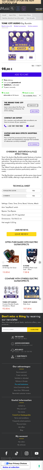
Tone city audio (30, 18)
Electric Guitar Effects (25, 15)
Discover (34, 111)
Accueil (4, 15)
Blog (21, 430)
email (32, 126)
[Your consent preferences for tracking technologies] (39, 466)
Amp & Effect (12, 15)
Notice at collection (11, 467)
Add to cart (21, 74)
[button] (12, 57)
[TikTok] (17, 453)
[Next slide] (39, 262)
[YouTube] (37, 453)
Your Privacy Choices (18, 463)
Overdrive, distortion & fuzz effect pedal (13, 18)
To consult (33, 144)
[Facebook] (6, 453)
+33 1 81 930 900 (26, 351)
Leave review (21, 234)
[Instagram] (27, 453)
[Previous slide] (3, 262)
